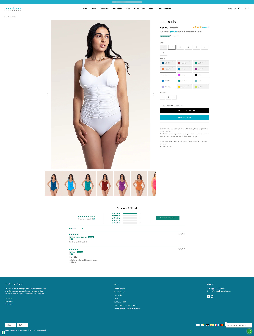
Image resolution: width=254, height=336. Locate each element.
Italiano (9, 325)
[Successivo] (154, 94)
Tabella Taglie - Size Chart (173, 106)
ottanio (167, 63)
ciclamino (168, 87)
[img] (74, 234)
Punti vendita (118, 295)
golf (199, 63)
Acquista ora (184, 117)
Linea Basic (104, 8)
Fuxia (183, 75)
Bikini (128, 8)
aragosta (168, 69)
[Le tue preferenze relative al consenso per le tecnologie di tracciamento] (3, 332)
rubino (184, 63)
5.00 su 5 (91, 217)
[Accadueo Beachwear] (12, 8)
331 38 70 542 (220, 288)
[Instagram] (212, 296)
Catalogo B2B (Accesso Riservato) (125, 305)
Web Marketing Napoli (40, 330)
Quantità (163, 93)
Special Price (117, 8)
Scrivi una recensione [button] (167, 218)
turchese (184, 81)
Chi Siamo (8, 299)
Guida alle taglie (119, 288)
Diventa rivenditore (164, 8)
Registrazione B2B (120, 302)
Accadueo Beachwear (15, 330)
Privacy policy (9, 304)
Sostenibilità (9, 301)
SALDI (93, 8)
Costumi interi (139, 8)
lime (199, 87)
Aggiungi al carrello (184, 111)
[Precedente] (47, 94)
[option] (100, 94)
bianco (167, 75)
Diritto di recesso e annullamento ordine (127, 308)
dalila (200, 69)
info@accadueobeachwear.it (221, 291)
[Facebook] (208, 296)
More (151, 8)
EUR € (21, 325)
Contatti (116, 298)
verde (200, 81)
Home (85, 8)
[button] (165, 36)
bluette (167, 81)
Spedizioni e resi (119, 292)
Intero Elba (12, 17)
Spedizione (173, 31)
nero (199, 75)
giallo (183, 87)
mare (183, 69)
